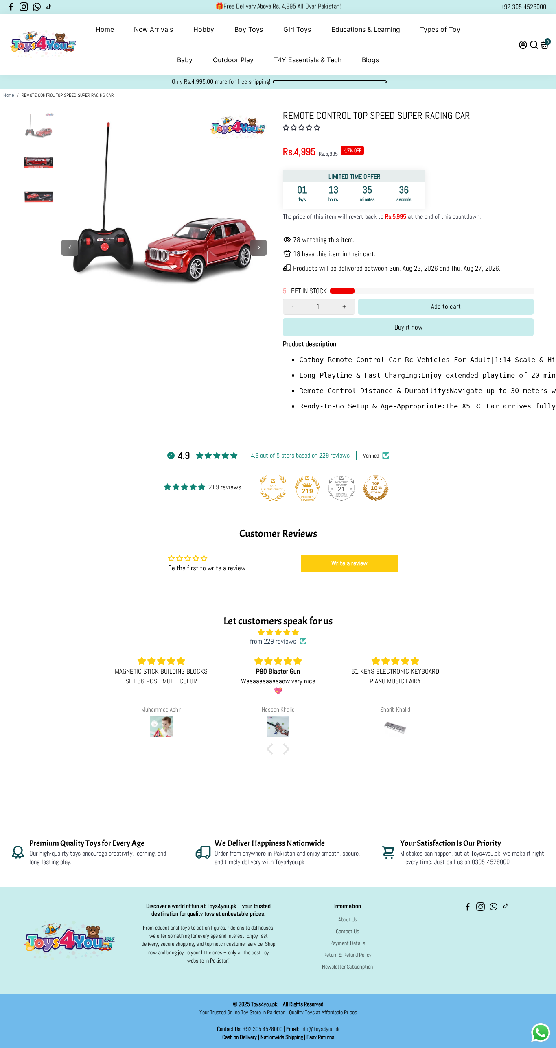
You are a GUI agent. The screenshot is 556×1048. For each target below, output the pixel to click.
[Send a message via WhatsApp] (541, 1033)
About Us (347, 919)
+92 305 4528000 (523, 6)
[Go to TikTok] (49, 7)
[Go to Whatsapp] (37, 7)
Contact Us (347, 931)
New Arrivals (153, 29)
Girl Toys (297, 29)
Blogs (370, 60)
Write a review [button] (349, 563)
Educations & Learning (365, 29)
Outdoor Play (233, 60)
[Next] (258, 248)
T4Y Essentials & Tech (307, 60)
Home (105, 29)
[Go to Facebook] (11, 7)
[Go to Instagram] (24, 7)
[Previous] (69, 248)
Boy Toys (248, 29)
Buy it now (408, 327)
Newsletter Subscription (347, 966)
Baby (185, 60)
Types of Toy (440, 29)
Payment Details (347, 943)
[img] (278, 632)
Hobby (203, 29)
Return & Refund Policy (348, 955)
